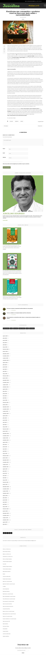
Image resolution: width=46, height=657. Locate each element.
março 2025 (5, 373)
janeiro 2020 (5, 511)
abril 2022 (5, 451)
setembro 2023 (6, 413)
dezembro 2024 (6, 380)
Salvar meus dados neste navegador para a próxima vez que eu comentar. (16, 163)
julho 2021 (5, 471)
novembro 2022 (6, 435)
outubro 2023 (5, 411)
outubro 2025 (5, 358)
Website (4, 157)
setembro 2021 (5, 466)
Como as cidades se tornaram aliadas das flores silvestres (19, 312)
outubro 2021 (5, 464)
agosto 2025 (5, 362)
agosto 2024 (5, 389)
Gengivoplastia (5, 628)
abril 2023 (5, 424)
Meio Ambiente (16, 328)
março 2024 (5, 400)
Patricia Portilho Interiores (6, 551)
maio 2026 (5, 342)
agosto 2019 (5, 522)
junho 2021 (5, 473)
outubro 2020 (5, 491)
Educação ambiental (6, 328)
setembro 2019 (5, 519)
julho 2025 (5, 364)
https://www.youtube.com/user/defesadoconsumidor (17, 115)
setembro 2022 (6, 440)
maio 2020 (5, 502)
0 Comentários (13, 310)
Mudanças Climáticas (22, 328)
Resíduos (27, 328)
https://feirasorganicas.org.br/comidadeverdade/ (30, 108)
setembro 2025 (6, 360)
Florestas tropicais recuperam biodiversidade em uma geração (20, 308)
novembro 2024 (6, 382)
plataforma (16, 121)
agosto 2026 (5, 335)
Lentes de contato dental (6, 576)
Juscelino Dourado (9, 581)
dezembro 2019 (6, 513)
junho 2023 (5, 420)
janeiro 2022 (5, 457)
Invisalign (4, 586)
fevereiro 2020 (6, 508)
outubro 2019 (5, 517)
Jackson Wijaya (6, 626)
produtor (22, 121)
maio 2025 (5, 369)
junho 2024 (5, 393)
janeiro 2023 (5, 431)
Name (4, 148)
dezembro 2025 (6, 353)
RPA (9, 621)
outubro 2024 (5, 384)
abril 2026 (5, 344)
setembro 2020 (6, 493)
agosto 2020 (5, 495)
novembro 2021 (6, 462)
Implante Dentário (5, 631)
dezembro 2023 (6, 406)
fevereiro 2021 (5, 482)
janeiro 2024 (5, 404)
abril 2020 (5, 504)
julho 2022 (5, 444)
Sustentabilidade (23, 17)
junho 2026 (5, 340)
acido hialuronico (10, 606)
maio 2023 (5, 422)
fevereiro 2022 (5, 455)
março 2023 (5, 426)
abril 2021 (4, 477)
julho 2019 (5, 524)
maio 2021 (5, 475)
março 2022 (5, 453)
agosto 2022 (5, 442)
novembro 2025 (6, 355)
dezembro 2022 (6, 433)
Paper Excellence (9, 561)
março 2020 (5, 506)
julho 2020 (5, 497)
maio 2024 (5, 395)
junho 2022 (5, 446)
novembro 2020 (6, 488)
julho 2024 (5, 391)
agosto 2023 (5, 415)
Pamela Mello (8, 608)
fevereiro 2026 (5, 349)
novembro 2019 (6, 515)
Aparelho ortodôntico (6, 636)
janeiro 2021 (5, 484)
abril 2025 (5, 371)
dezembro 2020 (6, 486)
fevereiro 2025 (5, 375)
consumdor (11, 121)
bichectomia (10, 603)
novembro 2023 (6, 409)
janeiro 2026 (5, 351)
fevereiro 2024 (6, 402)
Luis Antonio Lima (9, 556)
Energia (11, 328)
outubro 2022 (5, 437)
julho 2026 (5, 338)
